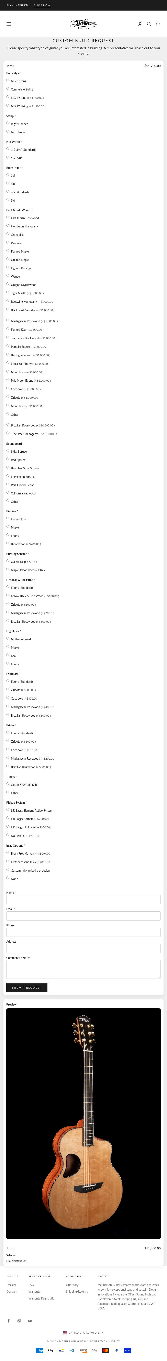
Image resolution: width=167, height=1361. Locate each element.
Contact (11, 1291)
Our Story (72, 1285)
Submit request (27, 987)
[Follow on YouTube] (30, 1321)
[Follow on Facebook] (9, 1321)
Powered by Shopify (105, 1341)
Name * (11, 892)
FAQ (31, 1285)
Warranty (34, 1291)
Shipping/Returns (77, 1291)
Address (11, 941)
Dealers (11, 1285)
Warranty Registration (42, 1298)
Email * (10, 909)
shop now (42, 5)
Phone (10, 925)
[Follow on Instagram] (19, 1321)
